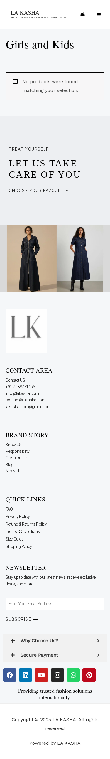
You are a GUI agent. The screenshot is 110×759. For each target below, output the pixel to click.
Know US (14, 444)
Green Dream (17, 457)
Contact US (16, 380)
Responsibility (18, 451)
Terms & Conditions (23, 531)
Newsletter (15, 471)
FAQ (9, 509)
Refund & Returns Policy (26, 524)
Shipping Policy (19, 546)
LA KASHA (25, 12)
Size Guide (14, 539)
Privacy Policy (18, 516)
